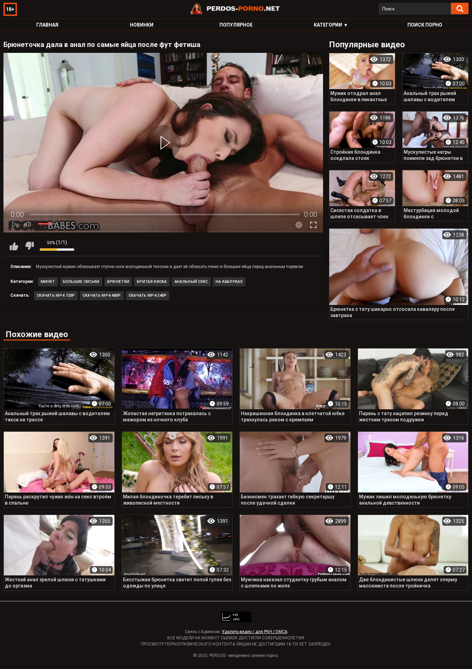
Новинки (141, 25)
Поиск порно (424, 25)
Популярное (236, 25)
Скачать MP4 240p (148, 295)
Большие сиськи (81, 281)
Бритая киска (152, 281)
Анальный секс (191, 281)
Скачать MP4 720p (56, 295)
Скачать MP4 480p (102, 295)
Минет (48, 281)
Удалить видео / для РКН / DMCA (254, 631)
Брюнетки (118, 281)
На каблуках (229, 281)
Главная (47, 25)
